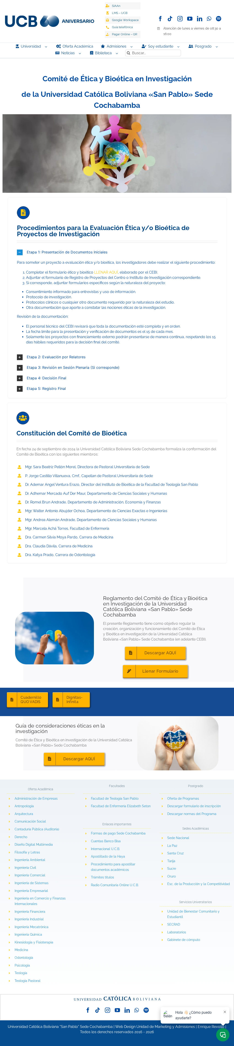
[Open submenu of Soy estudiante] (179, 47)
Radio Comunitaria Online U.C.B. (115, 885)
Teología (21, 973)
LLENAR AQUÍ (106, 272)
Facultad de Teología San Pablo (114, 798)
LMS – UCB (120, 13)
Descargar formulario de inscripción (194, 806)
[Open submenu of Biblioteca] (118, 53)
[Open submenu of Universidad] (47, 47)
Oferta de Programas (183, 798)
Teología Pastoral (27, 981)
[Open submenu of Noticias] (81, 53)
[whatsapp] (209, 18)
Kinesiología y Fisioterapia (34, 942)
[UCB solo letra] (117, 996)
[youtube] (189, 18)
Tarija (171, 861)
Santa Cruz (175, 853)
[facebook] (160, 18)
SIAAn (116, 6)
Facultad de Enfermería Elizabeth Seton (121, 806)
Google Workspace (125, 20)
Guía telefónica (122, 27)
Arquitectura (24, 814)
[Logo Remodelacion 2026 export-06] (49, 17)
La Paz (172, 846)
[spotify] (218, 18)
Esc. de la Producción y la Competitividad (198, 884)
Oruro (171, 876)
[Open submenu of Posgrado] (218, 47)
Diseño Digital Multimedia (34, 844)
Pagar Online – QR (124, 34)
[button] (117, 252)
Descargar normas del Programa (191, 814)
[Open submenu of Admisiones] (132, 47)
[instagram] (180, 18)
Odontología (24, 957)
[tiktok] (170, 18)
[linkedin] (199, 18)
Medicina (21, 950)
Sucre (171, 868)
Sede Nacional (178, 838)
